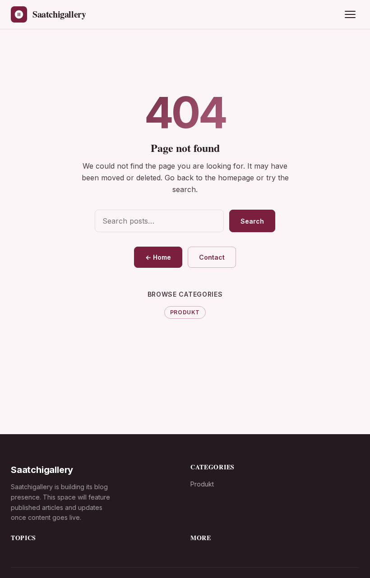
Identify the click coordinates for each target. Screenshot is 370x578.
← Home (158, 257)
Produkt (185, 312)
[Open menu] (350, 14)
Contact (212, 257)
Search (252, 221)
